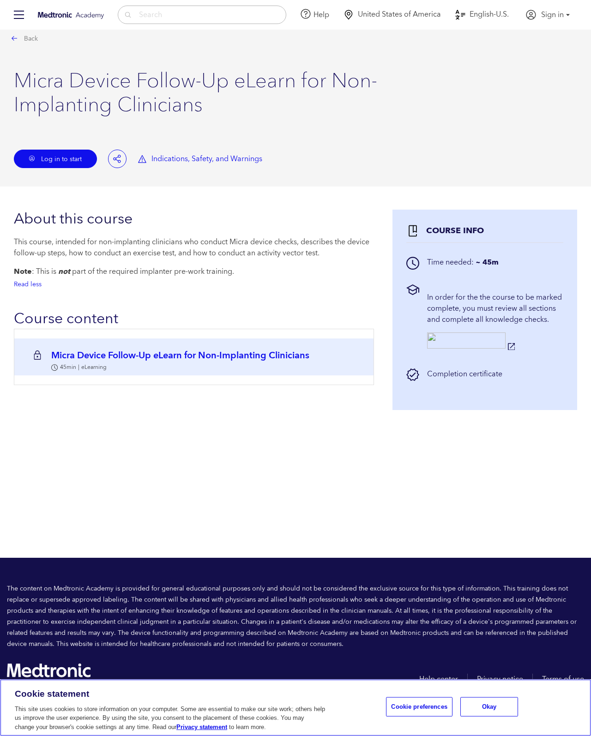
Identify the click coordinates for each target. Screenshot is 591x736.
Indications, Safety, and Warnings (206, 158)
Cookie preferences (419, 706)
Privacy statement (201, 726)
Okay (489, 706)
